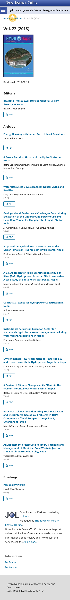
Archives (18, 18)
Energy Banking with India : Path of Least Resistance (34, 134)
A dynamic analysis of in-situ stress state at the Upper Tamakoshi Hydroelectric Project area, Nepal (33, 248)
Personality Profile (14, 484)
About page (30, 541)
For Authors (11, 567)
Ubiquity (25, 516)
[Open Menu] (3, 10)
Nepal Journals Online (21, 2)
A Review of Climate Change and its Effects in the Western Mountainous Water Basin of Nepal (32, 386)
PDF (10, 114)
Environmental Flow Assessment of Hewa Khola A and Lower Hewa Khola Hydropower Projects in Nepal (34, 360)
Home (6, 18)
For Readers (11, 562)
